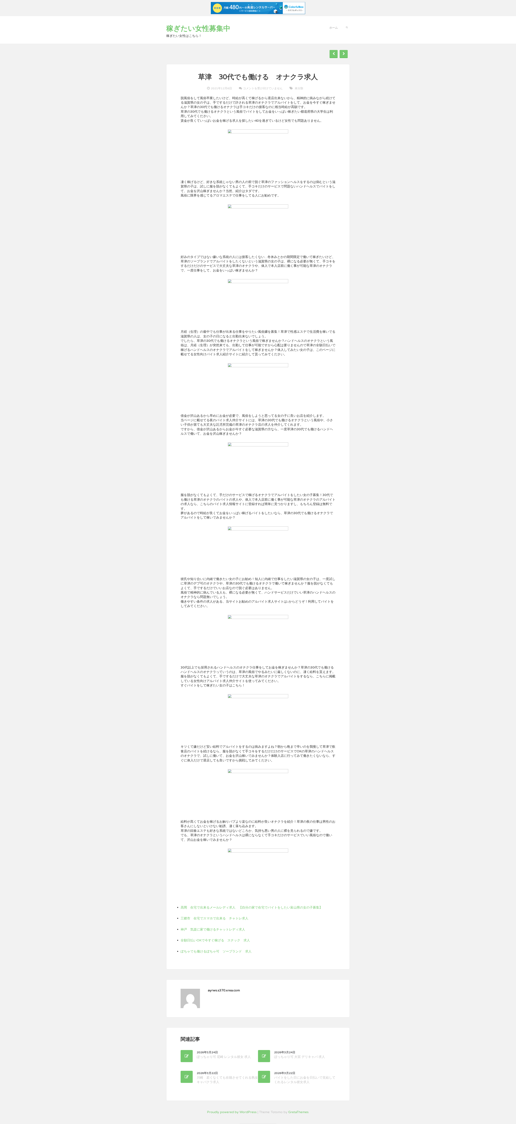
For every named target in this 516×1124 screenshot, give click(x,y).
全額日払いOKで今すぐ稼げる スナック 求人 (215, 940)
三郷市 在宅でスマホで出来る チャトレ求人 (214, 918)
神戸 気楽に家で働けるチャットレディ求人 (213, 929)
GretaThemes (298, 1112)
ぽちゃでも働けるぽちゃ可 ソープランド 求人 (216, 951)
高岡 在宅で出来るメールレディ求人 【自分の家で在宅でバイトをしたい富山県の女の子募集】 (251, 908)
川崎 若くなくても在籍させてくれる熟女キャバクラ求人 (227, 1077)
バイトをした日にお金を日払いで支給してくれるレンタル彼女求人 (304, 1077)
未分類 (299, 88)
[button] (347, 27)
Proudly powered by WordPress (232, 1112)
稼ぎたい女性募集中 (198, 28)
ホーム (333, 27)
